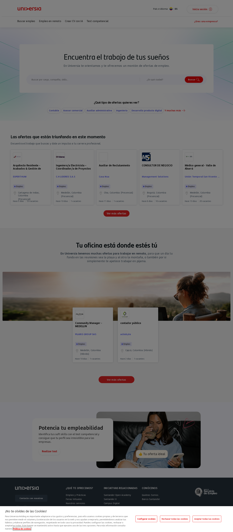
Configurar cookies (146, 518)
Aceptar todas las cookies (207, 518)
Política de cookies (22, 528)
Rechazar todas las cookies (175, 518)
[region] (116, 519)
